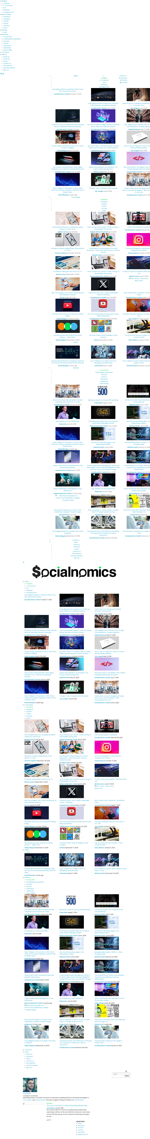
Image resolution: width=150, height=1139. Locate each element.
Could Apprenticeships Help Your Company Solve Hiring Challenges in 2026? (103, 422)
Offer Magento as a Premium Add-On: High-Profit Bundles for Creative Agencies (110, 631)
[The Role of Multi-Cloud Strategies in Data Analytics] (103, 326)
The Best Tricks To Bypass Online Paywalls (103, 188)
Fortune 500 (7, 37)
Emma (62, 297)
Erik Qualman (7, 66)
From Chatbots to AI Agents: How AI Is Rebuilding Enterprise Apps (103, 362)
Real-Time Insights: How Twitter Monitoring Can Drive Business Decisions (67, 294)
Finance (6, 43)
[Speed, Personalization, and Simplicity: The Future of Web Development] (103, 158)
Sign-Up (6, 70)
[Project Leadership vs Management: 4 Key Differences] (67, 480)
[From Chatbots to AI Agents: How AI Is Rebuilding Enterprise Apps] (103, 352)
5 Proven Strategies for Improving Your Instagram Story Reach (108, 757)
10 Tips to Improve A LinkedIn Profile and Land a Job (111, 780)
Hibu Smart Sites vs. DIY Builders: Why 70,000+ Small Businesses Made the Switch (110, 674)
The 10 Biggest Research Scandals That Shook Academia (67, 532)
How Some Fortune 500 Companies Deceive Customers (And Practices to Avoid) (68, 401)
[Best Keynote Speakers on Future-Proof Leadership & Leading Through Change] (67, 501)
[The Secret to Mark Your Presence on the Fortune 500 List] (107, 901)
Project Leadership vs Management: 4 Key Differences (67, 490)
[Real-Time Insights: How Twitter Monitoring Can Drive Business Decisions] (67, 284)
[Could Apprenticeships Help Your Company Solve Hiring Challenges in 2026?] (103, 412)
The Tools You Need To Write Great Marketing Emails (67, 1105)
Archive (80, 1130)
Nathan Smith (98, 172)
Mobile (5, 30)
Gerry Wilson (133, 340)
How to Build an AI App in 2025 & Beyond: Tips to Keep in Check (111, 870)
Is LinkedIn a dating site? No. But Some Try (68, 271)
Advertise (6, 59)
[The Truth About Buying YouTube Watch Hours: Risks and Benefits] (103, 305)
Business (5, 34)
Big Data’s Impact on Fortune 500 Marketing (103, 400)
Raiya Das (63, 424)
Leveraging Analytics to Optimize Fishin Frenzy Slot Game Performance (67, 90)
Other (5, 28)
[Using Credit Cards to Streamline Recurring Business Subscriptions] (67, 457)
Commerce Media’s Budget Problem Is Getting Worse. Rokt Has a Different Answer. (103, 126)
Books (5, 61)
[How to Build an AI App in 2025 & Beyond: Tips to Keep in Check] (107, 860)
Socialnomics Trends (62, 94)
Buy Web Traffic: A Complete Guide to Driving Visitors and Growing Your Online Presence (103, 147)
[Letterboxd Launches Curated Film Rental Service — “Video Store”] (67, 326)
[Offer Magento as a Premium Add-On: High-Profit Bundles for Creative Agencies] (107, 621)
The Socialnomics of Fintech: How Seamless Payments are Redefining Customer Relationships (109, 977)
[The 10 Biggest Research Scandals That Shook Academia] (67, 522)
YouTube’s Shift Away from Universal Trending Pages (67, 315)
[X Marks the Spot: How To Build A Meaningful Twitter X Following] (103, 284)
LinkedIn (6, 21)
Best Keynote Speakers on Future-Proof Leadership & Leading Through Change (67, 511)
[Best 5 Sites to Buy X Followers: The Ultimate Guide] (139, 284)
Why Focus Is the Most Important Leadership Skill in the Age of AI (110, 1021)
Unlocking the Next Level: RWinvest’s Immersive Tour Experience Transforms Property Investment (103, 533)
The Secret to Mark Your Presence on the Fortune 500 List (109, 910)
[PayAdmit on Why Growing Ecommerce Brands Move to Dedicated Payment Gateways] (67, 116)
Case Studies (7, 50)
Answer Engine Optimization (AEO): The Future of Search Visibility (67, 147)
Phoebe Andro (97, 255)
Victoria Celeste (61, 253)
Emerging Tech (8, 12)
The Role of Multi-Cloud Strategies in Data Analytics (103, 336)
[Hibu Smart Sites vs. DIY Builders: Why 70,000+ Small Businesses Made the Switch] (107, 664)
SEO (4, 8)
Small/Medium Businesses (12, 39)
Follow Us (123, 76)
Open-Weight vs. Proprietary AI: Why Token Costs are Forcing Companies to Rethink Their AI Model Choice (67, 190)
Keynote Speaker (9, 68)
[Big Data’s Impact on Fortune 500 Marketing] (103, 391)
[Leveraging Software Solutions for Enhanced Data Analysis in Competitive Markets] (103, 94)
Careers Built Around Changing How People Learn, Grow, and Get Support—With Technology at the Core (109, 698)
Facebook (6, 17)
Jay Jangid (134, 108)
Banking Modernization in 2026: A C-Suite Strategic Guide (108, 953)
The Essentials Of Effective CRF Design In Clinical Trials (108, 1042)
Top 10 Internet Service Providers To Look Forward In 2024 (109, 844)
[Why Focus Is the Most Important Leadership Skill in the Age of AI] (107, 1011)
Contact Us (7, 63)
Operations (7, 46)
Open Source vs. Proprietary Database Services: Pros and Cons (108, 610)
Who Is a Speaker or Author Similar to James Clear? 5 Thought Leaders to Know (103, 511)
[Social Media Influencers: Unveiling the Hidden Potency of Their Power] (67, 218)
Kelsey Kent (63, 515)
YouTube (6, 26)
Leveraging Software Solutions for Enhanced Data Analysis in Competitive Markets (103, 104)
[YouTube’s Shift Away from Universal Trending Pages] (67, 305)
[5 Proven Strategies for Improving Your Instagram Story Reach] (107, 747)
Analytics (6, 3)
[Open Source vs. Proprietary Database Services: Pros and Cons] (107, 600)
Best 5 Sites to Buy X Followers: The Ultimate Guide (110, 801)
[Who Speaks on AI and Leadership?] (67, 412)
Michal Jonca (63, 232)
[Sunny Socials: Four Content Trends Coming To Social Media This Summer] (103, 218)
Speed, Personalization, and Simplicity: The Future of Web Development (103, 168)
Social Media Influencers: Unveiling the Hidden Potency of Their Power (67, 228)
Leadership (7, 48)
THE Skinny (5, 52)
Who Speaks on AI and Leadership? (68, 421)
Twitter (5, 23)
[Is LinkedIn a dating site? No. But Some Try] (67, 263)
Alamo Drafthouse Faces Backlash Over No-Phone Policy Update (110, 999)
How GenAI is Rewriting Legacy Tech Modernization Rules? (103, 443)
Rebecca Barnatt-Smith (99, 232)
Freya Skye (98, 403)
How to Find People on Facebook (139, 227)
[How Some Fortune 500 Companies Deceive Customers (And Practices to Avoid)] (67, 391)
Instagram (6, 19)
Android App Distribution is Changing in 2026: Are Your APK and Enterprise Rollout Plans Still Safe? (67, 362)
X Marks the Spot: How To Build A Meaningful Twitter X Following (103, 294)
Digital (5, 1)
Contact (81, 1128)
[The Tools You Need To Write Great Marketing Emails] (33, 1110)
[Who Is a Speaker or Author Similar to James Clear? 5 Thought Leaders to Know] (103, 501)
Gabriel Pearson (134, 129)
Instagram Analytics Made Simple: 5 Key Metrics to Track (67, 249)
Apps (5, 32)
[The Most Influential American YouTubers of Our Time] (107, 813)
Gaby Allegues (62, 151)
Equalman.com (83, 1134)
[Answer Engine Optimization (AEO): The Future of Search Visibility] (67, 137)
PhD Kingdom (27, 1100)
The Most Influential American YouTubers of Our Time (109, 823)
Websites (6, 10)
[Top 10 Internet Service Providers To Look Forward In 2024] (107, 834)
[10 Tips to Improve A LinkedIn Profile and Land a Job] (107, 770)
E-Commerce (8, 6)
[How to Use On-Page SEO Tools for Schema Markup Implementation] (107, 643)
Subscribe (81, 1132)
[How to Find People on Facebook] (107, 726)
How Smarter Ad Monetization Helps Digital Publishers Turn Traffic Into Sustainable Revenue (67, 168)
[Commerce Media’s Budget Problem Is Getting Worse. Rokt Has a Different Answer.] (103, 116)
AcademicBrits (40, 1100)
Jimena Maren (133, 253)
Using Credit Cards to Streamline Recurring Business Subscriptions (67, 466)
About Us (6, 57)
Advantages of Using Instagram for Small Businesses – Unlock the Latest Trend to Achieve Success (103, 250)
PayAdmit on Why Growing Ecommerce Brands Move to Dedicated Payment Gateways (68, 126)
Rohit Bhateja (63, 195)
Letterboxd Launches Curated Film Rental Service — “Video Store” (68, 336)
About (5, 54)
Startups (6, 41)
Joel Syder (27, 1093)
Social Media (7, 14)
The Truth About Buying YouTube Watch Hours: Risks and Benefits (103, 315)
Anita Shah (98, 366)
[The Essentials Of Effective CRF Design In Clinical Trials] (107, 1032)
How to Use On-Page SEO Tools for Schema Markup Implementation (109, 653)
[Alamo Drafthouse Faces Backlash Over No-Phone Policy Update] (107, 989)
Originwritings (78, 1100)
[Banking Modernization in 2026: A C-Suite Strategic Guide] (107, 943)
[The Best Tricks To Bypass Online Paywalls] (103, 179)
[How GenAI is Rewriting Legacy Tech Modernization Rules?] (103, 434)
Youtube (124, 82)
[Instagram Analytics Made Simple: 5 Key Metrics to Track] (67, 239)
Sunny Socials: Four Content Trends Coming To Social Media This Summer (103, 228)
